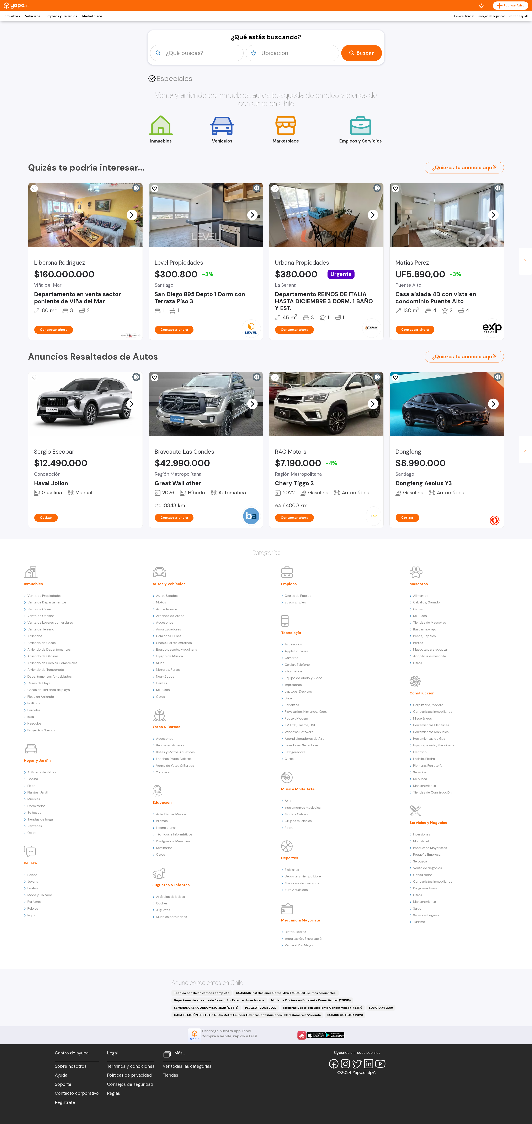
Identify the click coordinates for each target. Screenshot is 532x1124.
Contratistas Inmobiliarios (432, 711)
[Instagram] (345, 1064)
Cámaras (291, 658)
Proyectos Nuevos (41, 730)
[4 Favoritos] (395, 188)
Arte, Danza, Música (171, 814)
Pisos (31, 786)
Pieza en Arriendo (40, 696)
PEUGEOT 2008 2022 (261, 1008)
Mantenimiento (424, 786)
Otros (31, 832)
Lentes (32, 888)
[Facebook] (334, 1064)
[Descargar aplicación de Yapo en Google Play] (334, 1035)
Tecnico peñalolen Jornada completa (201, 993)
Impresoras (293, 685)
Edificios (33, 703)
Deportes (289, 857)
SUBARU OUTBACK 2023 (345, 1015)
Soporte (63, 1084)
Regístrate (65, 1102)
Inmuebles (12, 16)
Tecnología (291, 632)
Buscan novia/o (424, 629)
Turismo (419, 922)
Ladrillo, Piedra (424, 759)
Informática (293, 671)
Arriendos (34, 636)
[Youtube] (380, 1064)
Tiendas (170, 1075)
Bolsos (32, 875)
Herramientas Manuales (431, 732)
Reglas (113, 1093)
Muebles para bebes (171, 917)
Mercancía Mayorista (300, 920)
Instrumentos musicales (303, 807)
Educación (162, 802)
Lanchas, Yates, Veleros (174, 759)
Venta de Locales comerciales (50, 622)
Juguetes (163, 910)
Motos (161, 602)
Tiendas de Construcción (432, 792)
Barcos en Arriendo (170, 745)
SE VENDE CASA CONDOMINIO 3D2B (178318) (206, 1008)
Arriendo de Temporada (45, 669)
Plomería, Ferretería (427, 765)
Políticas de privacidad (129, 1075)
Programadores (425, 888)
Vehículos (32, 16)
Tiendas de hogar (40, 819)
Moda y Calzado (39, 895)
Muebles (33, 799)
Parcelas (33, 710)
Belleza (30, 863)
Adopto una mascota (429, 656)
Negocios (34, 723)
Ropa (31, 915)
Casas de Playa (38, 683)
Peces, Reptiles (424, 636)
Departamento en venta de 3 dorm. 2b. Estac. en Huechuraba (219, 1000)
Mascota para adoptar (430, 649)
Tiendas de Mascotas (429, 622)
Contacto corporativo (77, 1093)
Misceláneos (422, 718)
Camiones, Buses (168, 636)
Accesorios (164, 622)
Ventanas (34, 826)
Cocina (32, 779)
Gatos (418, 609)
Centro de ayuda (517, 16)
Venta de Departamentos (46, 602)
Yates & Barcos (166, 726)
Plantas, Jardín (38, 792)
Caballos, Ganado (426, 602)
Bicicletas (292, 869)
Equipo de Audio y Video (303, 678)
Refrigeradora (295, 752)
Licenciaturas (166, 827)
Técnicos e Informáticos (174, 834)
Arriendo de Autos (170, 616)
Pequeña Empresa (427, 854)
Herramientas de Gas (429, 738)
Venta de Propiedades (44, 595)
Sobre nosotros (70, 1066)
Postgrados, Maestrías (173, 841)
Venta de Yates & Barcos (175, 765)
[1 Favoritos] (154, 377)
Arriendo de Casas (41, 643)
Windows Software (299, 732)
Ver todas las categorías (187, 1066)
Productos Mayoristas (430, 848)
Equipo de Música (169, 656)
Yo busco (163, 772)
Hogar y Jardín (37, 760)
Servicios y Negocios (428, 822)
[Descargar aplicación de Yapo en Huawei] (302, 1035)
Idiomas (162, 821)
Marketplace (92, 16)
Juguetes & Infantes (171, 884)
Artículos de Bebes (41, 772)
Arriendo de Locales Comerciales (52, 663)
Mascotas (419, 583)
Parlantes (292, 705)
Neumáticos (165, 676)
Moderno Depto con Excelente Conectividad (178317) (322, 1008)
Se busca (34, 812)
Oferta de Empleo (298, 595)
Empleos (289, 583)
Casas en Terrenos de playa (48, 690)
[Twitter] (357, 1064)
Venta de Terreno (40, 629)
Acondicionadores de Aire (304, 738)
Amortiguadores (168, 629)
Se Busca (163, 690)
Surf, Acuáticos (296, 890)
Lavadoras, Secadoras (302, 745)
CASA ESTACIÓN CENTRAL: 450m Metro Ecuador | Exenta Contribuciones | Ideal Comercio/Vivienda (247, 1015)
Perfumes (34, 901)
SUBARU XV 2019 (381, 1008)
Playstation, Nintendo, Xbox (306, 711)
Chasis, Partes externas (174, 643)
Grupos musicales (298, 821)
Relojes (32, 908)
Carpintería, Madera (428, 705)
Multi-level (421, 841)
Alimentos (420, 595)
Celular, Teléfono (297, 664)
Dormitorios (36, 806)
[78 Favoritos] (154, 188)
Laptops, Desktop (298, 691)
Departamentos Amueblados (49, 676)
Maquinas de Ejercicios (302, 883)
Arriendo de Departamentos (49, 649)
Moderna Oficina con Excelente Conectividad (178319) (311, 1000)
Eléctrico (420, 752)
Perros (418, 643)
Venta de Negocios (427, 868)
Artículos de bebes (170, 896)
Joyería (32, 881)
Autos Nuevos (166, 609)
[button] (132, 215)
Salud (417, 908)
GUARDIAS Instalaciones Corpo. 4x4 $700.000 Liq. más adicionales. (286, 993)
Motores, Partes (168, 669)
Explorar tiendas (464, 16)
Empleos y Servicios (61, 16)
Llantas (161, 683)
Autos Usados (167, 595)
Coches (162, 903)
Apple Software (296, 651)
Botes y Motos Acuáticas (175, 752)
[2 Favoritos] (275, 188)
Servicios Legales (426, 915)
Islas (30, 717)
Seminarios (164, 848)
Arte (288, 800)
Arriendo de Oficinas (43, 656)
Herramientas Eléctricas (431, 725)
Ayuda (61, 1075)
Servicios (420, 772)
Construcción (422, 693)
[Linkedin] (368, 1064)
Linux (288, 698)
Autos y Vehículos (169, 583)
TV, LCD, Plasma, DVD (300, 725)
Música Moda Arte (298, 789)
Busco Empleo (295, 602)
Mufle (160, 663)
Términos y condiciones (130, 1066)
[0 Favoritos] (34, 188)
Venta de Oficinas (40, 616)
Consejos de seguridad (491, 16)
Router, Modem (296, 718)
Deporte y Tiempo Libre (303, 876)
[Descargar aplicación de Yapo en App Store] (316, 1035)
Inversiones (421, 834)
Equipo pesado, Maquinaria (176, 649)
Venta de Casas (39, 609)
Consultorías (422, 875)
